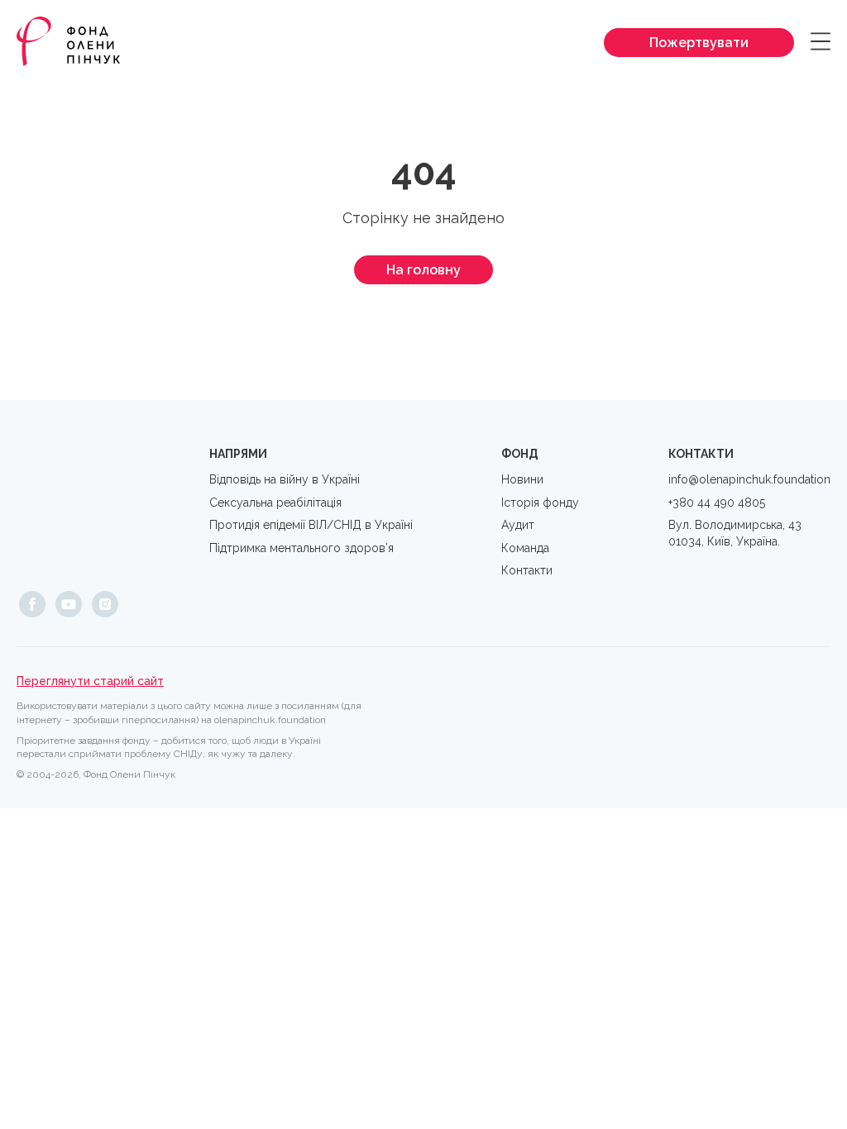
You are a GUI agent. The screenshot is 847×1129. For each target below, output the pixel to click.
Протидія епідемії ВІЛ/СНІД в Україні (311, 524)
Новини (522, 479)
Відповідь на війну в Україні (284, 479)
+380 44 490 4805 (716, 502)
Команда (525, 548)
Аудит (517, 524)
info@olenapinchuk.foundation (749, 479)
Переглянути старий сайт (90, 681)
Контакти (527, 570)
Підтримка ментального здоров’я (301, 548)
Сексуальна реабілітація (275, 502)
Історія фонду (540, 502)
